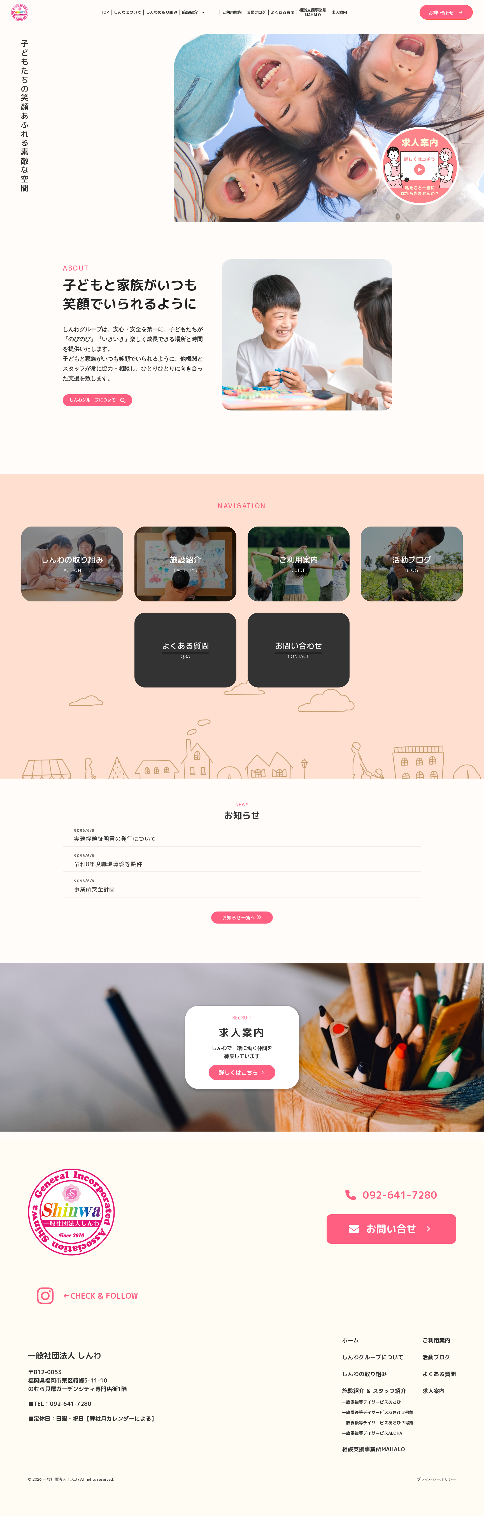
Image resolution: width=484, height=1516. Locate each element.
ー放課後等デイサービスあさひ (371, 1402)
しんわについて (127, 12)
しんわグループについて (373, 1357)
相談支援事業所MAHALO (313, 12)
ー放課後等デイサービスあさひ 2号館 (377, 1412)
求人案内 (339, 12)
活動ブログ (256, 12)
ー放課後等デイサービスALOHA (372, 1433)
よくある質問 (282, 12)
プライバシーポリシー (436, 1479)
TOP (105, 12)
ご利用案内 (232, 12)
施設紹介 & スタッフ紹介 (374, 1391)
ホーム (350, 1340)
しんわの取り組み (161, 12)
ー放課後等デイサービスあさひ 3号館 (377, 1423)
